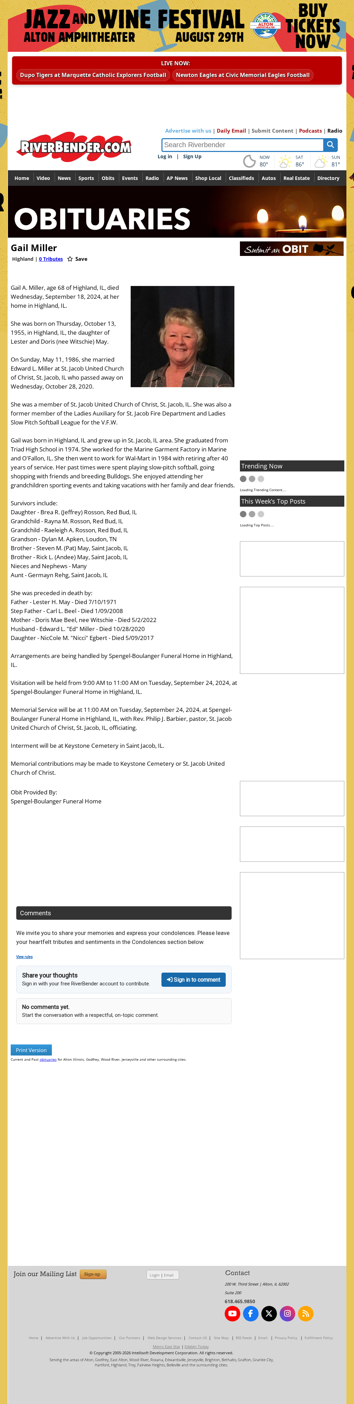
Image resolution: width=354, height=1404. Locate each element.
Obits (108, 178)
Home (22, 178)
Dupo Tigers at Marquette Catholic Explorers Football (93, 75)
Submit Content (273, 130)
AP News (177, 178)
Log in (165, 156)
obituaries (48, 1059)
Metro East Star (166, 1346)
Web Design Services (164, 1337)
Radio (334, 130)
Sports (86, 178)
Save (80, 258)
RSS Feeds (244, 1337)
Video (43, 178)
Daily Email (231, 130)
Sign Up (192, 156)
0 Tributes (51, 259)
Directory (328, 178)
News (64, 178)
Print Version (31, 1050)
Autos (269, 178)
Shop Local (208, 178)
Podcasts (310, 130)
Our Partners (129, 1337)
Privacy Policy (286, 1337)
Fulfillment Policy (319, 1337)
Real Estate (296, 178)
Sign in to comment (196, 979)
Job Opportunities (97, 1337)
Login (155, 1275)
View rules (24, 957)
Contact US (198, 1337)
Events (130, 178)
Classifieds (241, 178)
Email (169, 1275)
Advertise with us (188, 130)
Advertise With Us (60, 1337)
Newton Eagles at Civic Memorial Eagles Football (243, 75)
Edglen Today (197, 1346)
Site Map (221, 1337)
